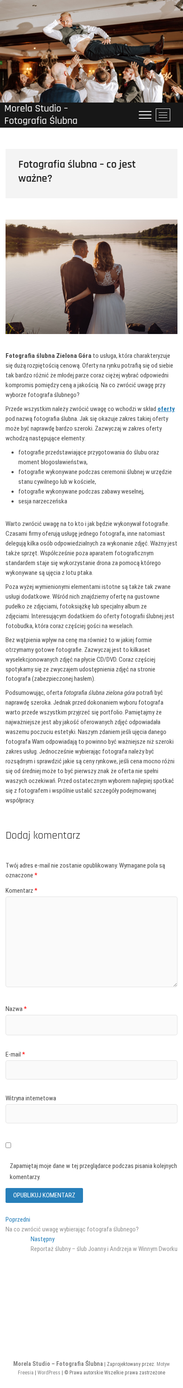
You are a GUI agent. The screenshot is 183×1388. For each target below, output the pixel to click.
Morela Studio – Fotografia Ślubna (40, 115)
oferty (166, 409)
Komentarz (21, 890)
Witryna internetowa (31, 1098)
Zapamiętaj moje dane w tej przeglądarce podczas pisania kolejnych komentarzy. (93, 1171)
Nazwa (16, 1009)
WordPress (48, 1373)
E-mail (15, 1054)
